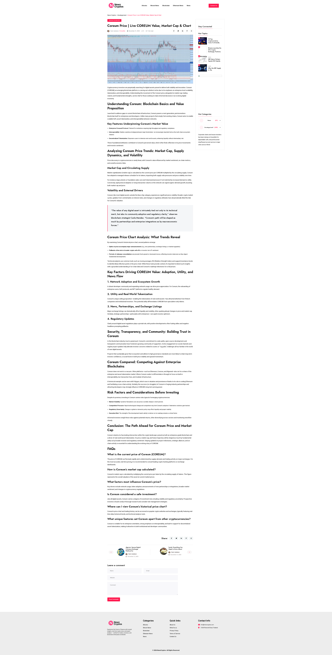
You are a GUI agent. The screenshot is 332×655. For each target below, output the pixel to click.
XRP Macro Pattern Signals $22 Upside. (214, 60)
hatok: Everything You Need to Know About (176, 548)
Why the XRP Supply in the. (214, 69)
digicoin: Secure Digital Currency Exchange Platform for (133, 549)
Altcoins (144, 5)
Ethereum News (178, 5)
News (188, 5)
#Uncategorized (114, 20)
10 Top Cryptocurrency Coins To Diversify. (214, 41)
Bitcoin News (155, 5)
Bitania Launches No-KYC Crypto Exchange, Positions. (215, 50)
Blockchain (166, 5)
